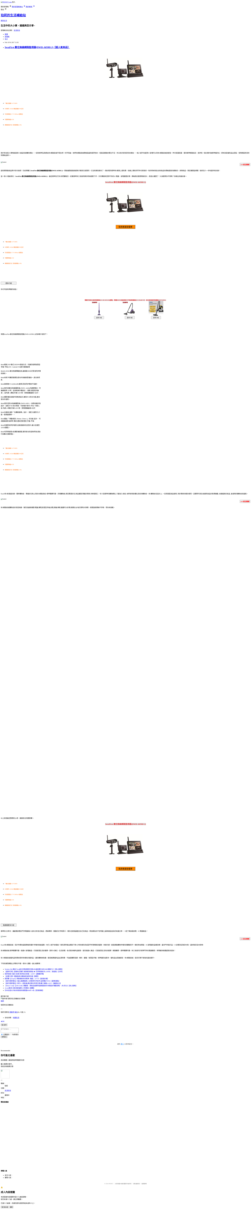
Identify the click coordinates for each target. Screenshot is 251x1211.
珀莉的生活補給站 (13, 15)
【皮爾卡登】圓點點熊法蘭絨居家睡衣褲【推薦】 (22, 976)
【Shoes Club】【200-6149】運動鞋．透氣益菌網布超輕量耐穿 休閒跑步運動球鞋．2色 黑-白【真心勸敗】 (41, 986)
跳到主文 (4, 20)
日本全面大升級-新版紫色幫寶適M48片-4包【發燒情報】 (24, 990)
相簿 (6, 34)
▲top (2, 1021)
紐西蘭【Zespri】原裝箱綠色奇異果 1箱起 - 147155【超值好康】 (27, 978)
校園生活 (16, 1017)
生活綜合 (17, 30)
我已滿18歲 (5, 1207)
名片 (6, 39)
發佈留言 (4, 1037)
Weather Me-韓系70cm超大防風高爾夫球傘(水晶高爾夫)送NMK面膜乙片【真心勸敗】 (34, 969)
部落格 (7, 36)
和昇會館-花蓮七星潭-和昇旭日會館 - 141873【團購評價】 (25, 974)
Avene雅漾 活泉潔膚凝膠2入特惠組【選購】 (20, 988)
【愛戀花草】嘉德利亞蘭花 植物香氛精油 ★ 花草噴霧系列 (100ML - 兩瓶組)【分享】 (34, 971)
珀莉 (2, 1001)
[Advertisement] (125, 1134)
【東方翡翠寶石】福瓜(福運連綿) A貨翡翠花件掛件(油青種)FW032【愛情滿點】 (32, 981)
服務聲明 (144, 1183)
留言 (16, 1012)
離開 (11, 1207)
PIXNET (111, 1183)
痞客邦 (11, 1012)
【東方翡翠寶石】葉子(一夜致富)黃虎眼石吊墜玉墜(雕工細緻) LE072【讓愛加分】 (33, 983)
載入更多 (4, 1025)
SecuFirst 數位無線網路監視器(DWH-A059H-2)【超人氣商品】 (37, 47)
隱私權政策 (136, 1183)
